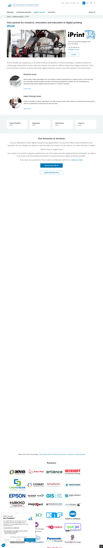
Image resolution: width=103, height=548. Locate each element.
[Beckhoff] (73, 472)
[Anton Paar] (36, 472)
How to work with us (51, 165)
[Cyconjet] (36, 485)
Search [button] (91, 12)
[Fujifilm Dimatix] (36, 495)
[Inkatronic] (73, 504)
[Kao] (36, 515)
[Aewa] (17, 472)
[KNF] (54, 515)
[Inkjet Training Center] (15, 102)
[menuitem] (63, 3)
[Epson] (17, 495)
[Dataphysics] (54, 485)
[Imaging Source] (54, 504)
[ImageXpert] (36, 504)
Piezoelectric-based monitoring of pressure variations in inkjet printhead (62, 454)
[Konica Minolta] (73, 515)
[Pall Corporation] (36, 539)
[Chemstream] (17, 485)
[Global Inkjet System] (54, 495)
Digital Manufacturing (51, 172)
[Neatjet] (73, 527)
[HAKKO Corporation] (17, 504)
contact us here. (77, 160)
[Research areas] (15, 81)
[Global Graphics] (73, 495)
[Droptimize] (73, 485)
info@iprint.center (73, 49)
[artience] (54, 472)
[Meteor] (54, 527)
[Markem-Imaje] (36, 527)
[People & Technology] (73, 539)
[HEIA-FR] (23, 5)
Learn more (27, 89)
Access (73, 54)
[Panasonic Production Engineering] (54, 539)
